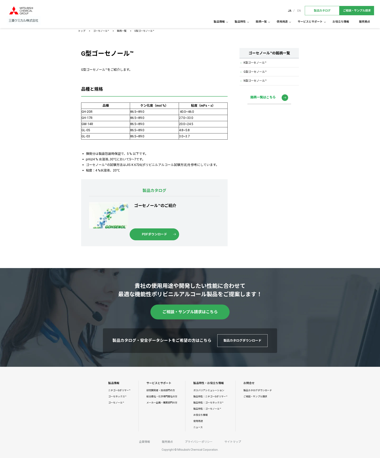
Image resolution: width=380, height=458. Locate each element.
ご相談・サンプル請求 (255, 396)
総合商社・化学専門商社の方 (161, 396)
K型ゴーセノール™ (255, 62)
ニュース (198, 427)
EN (299, 10)
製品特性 (240, 21)
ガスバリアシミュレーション (208, 390)
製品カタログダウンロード (257, 390)
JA (289, 10)
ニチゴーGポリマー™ (119, 390)
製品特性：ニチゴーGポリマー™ (210, 396)
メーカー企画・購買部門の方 (161, 402)
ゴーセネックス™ (117, 396)
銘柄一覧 (121, 31)
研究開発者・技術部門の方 (160, 390)
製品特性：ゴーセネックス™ (208, 402)
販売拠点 (364, 21)
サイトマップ (232, 441)
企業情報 (144, 441)
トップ (81, 31)
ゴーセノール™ (101, 31)
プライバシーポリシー (199, 441)
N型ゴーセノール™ (255, 80)
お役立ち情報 (340, 21)
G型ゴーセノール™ (255, 71)
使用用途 (282, 21)
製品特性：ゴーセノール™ (207, 408)
